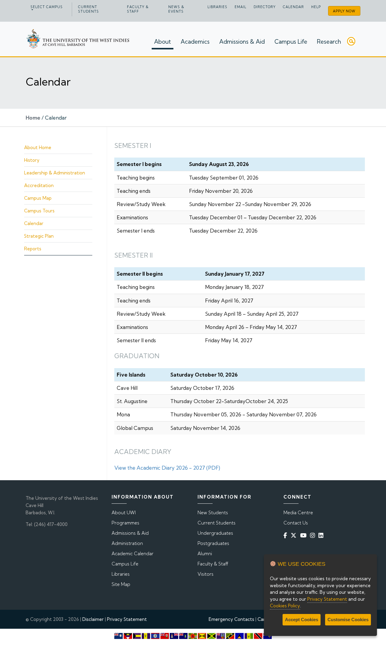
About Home (37, 147)
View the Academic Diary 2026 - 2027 (159, 468)
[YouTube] (304, 535)
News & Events (176, 9)
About (162, 41)
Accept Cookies (301, 619)
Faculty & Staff (138, 9)
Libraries (217, 7)
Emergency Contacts (231, 619)
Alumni (205, 553)
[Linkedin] (322, 535)
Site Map (121, 584)
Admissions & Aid (242, 41)
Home (33, 117)
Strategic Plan (39, 236)
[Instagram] (313, 535)
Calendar (293, 7)
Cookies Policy (285, 606)
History (32, 160)
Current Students (88, 9)
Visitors (206, 574)
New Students (213, 512)
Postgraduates (213, 543)
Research (329, 41)
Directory (265, 7)
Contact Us (295, 523)
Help (316, 7)
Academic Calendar (132, 553)
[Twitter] (295, 535)
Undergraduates (215, 533)
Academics (195, 41)
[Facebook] (286, 535)
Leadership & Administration (54, 173)
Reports (32, 249)
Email (240, 7)
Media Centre (298, 512)
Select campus (46, 7)
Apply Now (344, 11)
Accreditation (39, 185)
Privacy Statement (127, 619)
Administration (127, 543)
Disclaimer (93, 619)
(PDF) (212, 468)
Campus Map (38, 198)
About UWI (124, 512)
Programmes (125, 523)
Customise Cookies (348, 619)
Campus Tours (39, 211)
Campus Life (290, 41)
